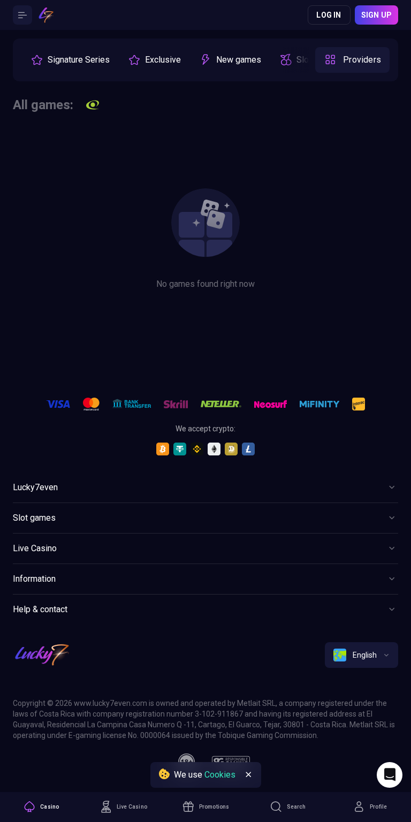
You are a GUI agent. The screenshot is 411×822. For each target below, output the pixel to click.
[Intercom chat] (389, 775)
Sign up (376, 15)
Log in (328, 15)
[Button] (22, 15)
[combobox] (361, 655)
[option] (70, 60)
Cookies (219, 775)
